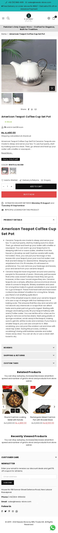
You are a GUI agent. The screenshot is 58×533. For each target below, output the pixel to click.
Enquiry (47, 180)
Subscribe (8, 482)
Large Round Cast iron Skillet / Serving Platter (43, 418)
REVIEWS (8, 347)
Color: (12, 165)
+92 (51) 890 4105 (16, 2)
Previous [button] (3, 66)
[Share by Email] (36, 109)
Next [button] (54, 66)
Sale (5, 387)
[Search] (8, 18)
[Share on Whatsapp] (32, 109)
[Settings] (48, 18)
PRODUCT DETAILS (13, 219)
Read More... (7, 153)
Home (3, 34)
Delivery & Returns (30, 180)
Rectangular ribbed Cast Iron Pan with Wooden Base (15, 418)
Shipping (5, 136)
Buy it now (29, 194)
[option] (29, 28)
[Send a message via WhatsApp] (53, 528)
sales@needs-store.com (39, 2)
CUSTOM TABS (11, 363)
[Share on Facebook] (28, 109)
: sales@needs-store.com (19, 501)
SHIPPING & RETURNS (14, 355)
